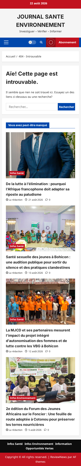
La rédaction (15, 199)
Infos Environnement (22, 398)
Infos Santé (17, 173)
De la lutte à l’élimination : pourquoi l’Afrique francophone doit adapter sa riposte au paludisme (37, 189)
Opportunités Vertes (39, 448)
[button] (6, 42)
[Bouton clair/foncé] (32, 42)
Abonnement (67, 42)
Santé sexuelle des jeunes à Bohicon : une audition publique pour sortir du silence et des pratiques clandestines (38, 262)
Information (63, 444)
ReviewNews (58, 457)
